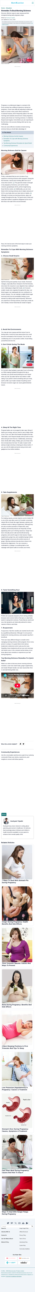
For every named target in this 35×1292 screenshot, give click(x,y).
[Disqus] (17, 783)
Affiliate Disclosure (23, 1231)
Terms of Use (22, 1238)
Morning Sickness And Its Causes (13, 136)
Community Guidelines (24, 1249)
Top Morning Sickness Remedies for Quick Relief (18, 143)
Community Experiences (11, 145)
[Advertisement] (17, 85)
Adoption (9, 8)
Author (4, 814)
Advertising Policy (23, 1242)
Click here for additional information (14, 1276)
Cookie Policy (22, 1245)
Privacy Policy (22, 1235)
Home (3, 8)
